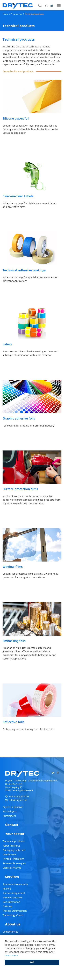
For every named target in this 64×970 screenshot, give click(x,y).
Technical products (34, 13)
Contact (11, 824)
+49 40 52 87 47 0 (19, 796)
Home (5, 13)
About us (12, 924)
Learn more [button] (11, 955)
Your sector (16, 13)
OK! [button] (32, 962)
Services (12, 876)
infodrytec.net (18, 800)
